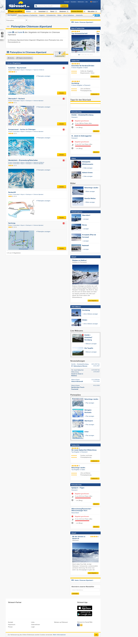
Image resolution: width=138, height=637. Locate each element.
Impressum (11, 624)
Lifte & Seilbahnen (68, 15)
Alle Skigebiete (12, 15)
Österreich (74, 117)
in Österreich (86, 85)
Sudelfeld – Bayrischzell (17, 68)
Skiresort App (82, 602)
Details (61, 93)
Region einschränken (25, 58)
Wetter (59, 15)
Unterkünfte (79, 15)
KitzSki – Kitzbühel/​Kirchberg (82, 115)
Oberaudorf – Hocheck (16, 99)
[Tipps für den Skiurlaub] (96, 15)
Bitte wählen (91, 11)
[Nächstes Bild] (98, 43)
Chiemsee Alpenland (38, 100)
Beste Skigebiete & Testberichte (27, 15)
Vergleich (42, 15)
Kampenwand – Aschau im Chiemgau (21, 129)
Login (33, 627)
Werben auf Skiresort (61, 622)
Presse (10, 627)
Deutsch (94, 1)
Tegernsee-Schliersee (38, 69)
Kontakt (10, 622)
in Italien (85, 67)
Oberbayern (29, 69)
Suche (11, 58)
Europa (10, 69)
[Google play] (84, 616)
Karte (20, 32)
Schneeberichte (51, 15)
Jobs (86, 1)
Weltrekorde (81, 1)
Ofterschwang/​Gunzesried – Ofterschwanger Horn (81, 509)
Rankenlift (12, 192)
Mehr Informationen (59, 634)
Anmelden (75, 593)
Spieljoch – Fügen (77, 488)
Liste (10, 32)
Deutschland (16, 69)
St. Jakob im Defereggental (81, 136)
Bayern (22, 69)
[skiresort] (19, 5)
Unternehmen (35, 624)
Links (32, 622)
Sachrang (11, 223)
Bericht (96, 131)
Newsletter (73, 1)
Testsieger (66, 1)
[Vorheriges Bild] (72, 43)
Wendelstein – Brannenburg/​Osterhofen (23, 160)
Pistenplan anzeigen (43, 76)
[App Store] (84, 610)
